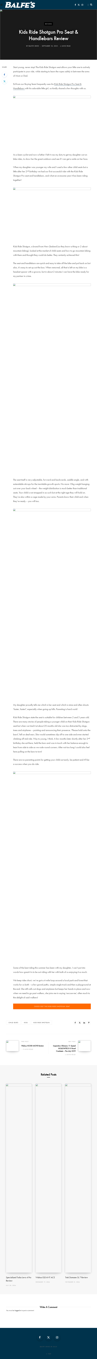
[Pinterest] (89, 1023)
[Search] (90, 4)
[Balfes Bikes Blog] (20, 5)
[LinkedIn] (84, 1023)
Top (49, 1354)
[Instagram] (57, 1337)
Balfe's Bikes (34, 46)
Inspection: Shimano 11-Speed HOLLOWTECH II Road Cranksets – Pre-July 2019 (64, 1048)
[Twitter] (4, 81)
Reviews (48, 24)
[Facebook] (4, 74)
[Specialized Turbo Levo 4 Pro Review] (19, 1178)
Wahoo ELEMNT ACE (45, 1277)
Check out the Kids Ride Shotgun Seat (52, 1006)
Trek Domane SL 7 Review (76, 1277)
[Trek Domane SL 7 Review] (78, 1178)
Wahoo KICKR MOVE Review (32, 1045)
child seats (13, 1023)
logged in (18, 1310)
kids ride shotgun (41, 1023)
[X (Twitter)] (48, 1337)
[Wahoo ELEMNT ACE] (49, 1178)
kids (26, 1023)
